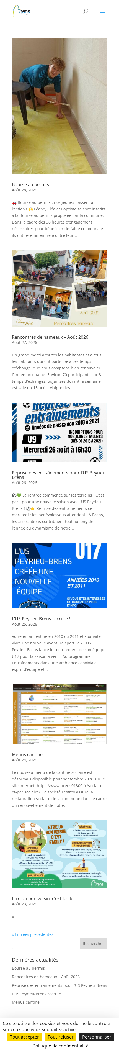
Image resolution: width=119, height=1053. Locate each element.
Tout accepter (24, 1037)
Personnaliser (96, 1037)
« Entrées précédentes (32, 934)
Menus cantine (27, 754)
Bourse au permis (30, 184)
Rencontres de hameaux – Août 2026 (50, 337)
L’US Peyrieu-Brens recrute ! (41, 619)
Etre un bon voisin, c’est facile (42, 898)
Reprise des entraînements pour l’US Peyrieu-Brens (59, 475)
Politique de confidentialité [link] (61, 1046)
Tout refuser (61, 1037)
